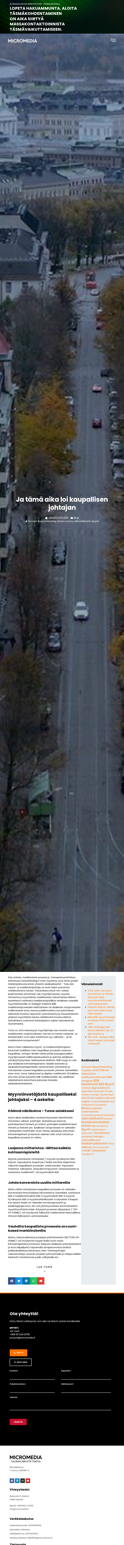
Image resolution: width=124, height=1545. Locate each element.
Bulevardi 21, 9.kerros (19, 1496)
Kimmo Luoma (65, 521)
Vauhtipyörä (87, 1154)
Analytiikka (86, 1070)
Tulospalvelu (98, 1150)
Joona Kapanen (100, 1101)
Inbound (110, 1098)
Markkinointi (89, 1122)
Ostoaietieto (101, 1133)
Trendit (85, 1150)
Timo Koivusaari (100, 1147)
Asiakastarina (88, 1073)
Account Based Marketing (42, 521)
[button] (11, 1281)
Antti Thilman (101, 1070)
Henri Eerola (87, 1098)
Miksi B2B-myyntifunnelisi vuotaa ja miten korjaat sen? (101, 1020)
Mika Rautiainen (100, 1125)
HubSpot (100, 1098)
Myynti (95, 521)
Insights (85, 1101)
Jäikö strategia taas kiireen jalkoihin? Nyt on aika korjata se (100, 1030)
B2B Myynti (106, 1084)
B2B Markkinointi (90, 1082)
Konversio (109, 1115)
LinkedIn (108, 1118)
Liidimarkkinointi (82, 521)
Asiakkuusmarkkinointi (94, 1077)
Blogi (76, 517)
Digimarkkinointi (101, 1088)
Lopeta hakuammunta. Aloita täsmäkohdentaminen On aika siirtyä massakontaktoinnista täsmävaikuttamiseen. (43, 18)
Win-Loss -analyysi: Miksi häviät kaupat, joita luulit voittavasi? (101, 1040)
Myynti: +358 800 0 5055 (21, 1505)
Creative (86, 1088)
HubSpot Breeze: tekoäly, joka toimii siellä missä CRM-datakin (101, 1010)
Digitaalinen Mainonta (92, 1091)
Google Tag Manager (102, 1094)
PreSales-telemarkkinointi (93, 1138)
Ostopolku (86, 1136)
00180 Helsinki (16, 1499)
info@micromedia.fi (19, 1509)
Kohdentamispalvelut (92, 1115)
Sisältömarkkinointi (94, 1143)
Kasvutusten (100, 1104)
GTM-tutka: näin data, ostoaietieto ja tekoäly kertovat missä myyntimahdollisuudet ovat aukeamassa (100, 997)
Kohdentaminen (89, 1111)
